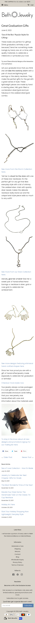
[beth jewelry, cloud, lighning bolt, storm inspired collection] (17, 132)
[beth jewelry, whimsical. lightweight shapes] (17, 327)
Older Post (8, 457)
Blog (17, 557)
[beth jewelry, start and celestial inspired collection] (17, 267)
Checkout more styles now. (12, 383)
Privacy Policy (17, 562)
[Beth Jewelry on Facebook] (13, 575)
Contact (18, 554)
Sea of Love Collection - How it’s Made (17, 468)
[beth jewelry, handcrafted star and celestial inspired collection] (17, 235)
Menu (6, 5)
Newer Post (26, 457)
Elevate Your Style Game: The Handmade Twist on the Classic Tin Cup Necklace (15, 495)
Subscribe (28, 605)
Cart (32, 5)
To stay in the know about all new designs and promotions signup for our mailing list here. (16, 442)
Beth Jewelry (23, 611)
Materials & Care (17, 546)
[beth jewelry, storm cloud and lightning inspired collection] (17, 165)
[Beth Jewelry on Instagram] (22, 575)
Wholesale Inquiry (17, 560)
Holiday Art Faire (8, 504)
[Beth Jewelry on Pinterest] (18, 575)
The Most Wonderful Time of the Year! (17, 485)
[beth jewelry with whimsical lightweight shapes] (17, 359)
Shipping (17, 549)
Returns (17, 551)
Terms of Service (17, 565)
